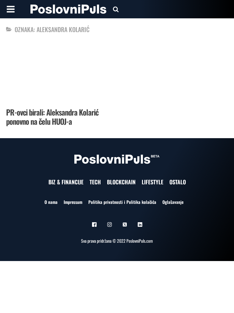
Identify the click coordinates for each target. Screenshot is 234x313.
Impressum (73, 202)
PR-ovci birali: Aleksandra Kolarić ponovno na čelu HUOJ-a (52, 116)
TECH (95, 182)
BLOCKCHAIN (121, 182)
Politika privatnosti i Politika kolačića (122, 202)
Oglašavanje (172, 202)
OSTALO (177, 182)
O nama (51, 202)
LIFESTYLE (152, 182)
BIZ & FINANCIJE (65, 182)
